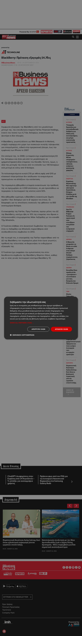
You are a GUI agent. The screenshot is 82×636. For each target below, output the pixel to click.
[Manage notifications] (4, 631)
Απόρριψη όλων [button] (38, 329)
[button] (41, 323)
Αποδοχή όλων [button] (61, 329)
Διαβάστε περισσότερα (56, 319)
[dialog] (41, 318)
